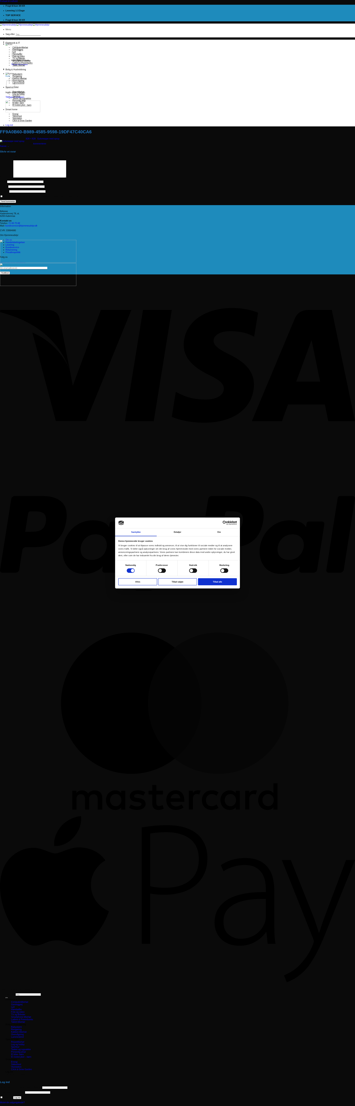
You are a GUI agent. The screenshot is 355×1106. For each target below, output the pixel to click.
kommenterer (39, 143)
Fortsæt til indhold (9, 1)
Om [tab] (219, 532)
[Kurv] (9, 44)
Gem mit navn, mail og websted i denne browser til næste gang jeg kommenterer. (42, 196)
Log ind (17, 1098)
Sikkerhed (17, 116)
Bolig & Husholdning (16, 69)
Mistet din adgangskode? (12, 1102)
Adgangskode (12, 1092)
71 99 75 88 (14, 223)
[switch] (162, 570)
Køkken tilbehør (19, 78)
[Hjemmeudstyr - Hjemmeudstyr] (25, 25)
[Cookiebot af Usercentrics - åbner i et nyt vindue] (225, 523)
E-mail (4, 186)
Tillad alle (217, 582)
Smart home (11, 109)
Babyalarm (17, 74)
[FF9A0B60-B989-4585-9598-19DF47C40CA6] (12, 141)
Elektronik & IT (13, 43)
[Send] (7, 37)
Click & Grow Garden (22, 120)
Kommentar (6, 177)
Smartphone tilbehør (21, 61)
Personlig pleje (19, 101)
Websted (4, 191)
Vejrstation (17, 118)
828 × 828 (31, 138)
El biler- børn (18, 103)
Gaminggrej (17, 1004)
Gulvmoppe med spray (48, 138)
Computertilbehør (19, 1002)
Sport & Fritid (12, 1039)
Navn (3, 181)
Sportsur (16, 96)
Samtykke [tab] (136, 532)
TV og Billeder (18, 58)
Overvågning (18, 81)
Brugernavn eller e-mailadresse (21, 1087)
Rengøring (17, 76)
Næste (4, 146)
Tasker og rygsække (21, 98)
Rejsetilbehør (18, 92)
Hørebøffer (16, 1009)
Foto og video (18, 1012)
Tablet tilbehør (18, 65)
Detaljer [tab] (177, 532)
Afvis (137, 582)
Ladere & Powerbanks (22, 63)
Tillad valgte (177, 582)
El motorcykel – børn (21, 105)
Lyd (13, 1007)
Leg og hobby (18, 94)
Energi (15, 114)
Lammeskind (18, 83)
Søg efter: (10, 34)
